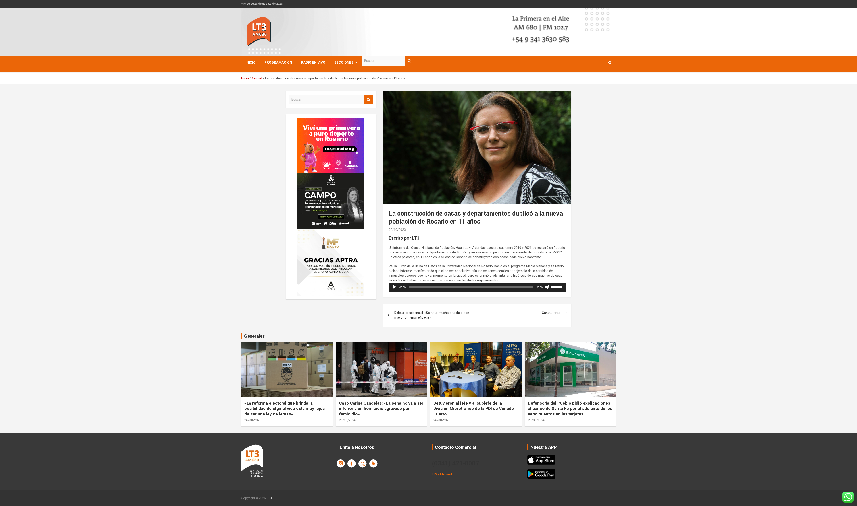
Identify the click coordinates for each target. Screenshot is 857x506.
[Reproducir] (394, 287)
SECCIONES (344, 62)
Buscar (409, 61)
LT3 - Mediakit (442, 474)
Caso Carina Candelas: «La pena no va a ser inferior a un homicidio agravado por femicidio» (381, 409)
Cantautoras (551, 313)
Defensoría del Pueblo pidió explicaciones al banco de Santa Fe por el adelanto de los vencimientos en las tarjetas (570, 409)
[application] (477, 287)
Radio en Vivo (313, 62)
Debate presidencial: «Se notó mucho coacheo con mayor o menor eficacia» (431, 315)
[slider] (557, 287)
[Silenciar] (547, 287)
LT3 (269, 498)
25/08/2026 (536, 420)
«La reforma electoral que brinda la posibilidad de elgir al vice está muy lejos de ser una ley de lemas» (284, 409)
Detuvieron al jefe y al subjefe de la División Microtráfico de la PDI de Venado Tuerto (473, 409)
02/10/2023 (397, 230)
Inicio (250, 62)
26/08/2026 (252, 420)
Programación (278, 62)
